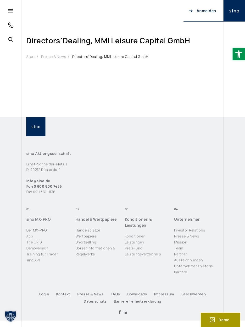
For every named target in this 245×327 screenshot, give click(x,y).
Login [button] (44, 294)
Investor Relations (189, 230)
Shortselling (86, 242)
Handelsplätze (88, 230)
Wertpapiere (86, 236)
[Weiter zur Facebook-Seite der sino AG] (119, 312)
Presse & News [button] (90, 294)
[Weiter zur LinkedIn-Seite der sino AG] (125, 312)
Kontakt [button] (63, 294)
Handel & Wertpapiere (96, 219)
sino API (33, 260)
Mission (180, 242)
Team (178, 248)
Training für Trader (42, 254)
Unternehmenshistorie (193, 266)
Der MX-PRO (36, 230)
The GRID (34, 242)
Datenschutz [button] (95, 301)
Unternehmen (187, 219)
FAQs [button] (115, 294)
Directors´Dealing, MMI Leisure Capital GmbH (110, 56)
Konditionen (135, 236)
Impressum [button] (164, 294)
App (29, 236)
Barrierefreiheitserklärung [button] (137, 301)
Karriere (180, 272)
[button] (239, 54)
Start (30, 56)
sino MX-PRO (38, 219)
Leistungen (134, 242)
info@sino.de (38, 181)
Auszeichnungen (188, 260)
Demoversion (37, 248)
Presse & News (53, 56)
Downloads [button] (137, 294)
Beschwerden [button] (193, 294)
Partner (180, 254)
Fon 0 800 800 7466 (44, 186)
